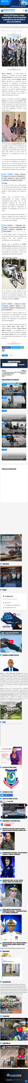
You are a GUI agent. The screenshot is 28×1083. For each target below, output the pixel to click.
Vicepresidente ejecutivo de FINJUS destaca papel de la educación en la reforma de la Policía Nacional (14, 458)
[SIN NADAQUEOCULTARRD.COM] (14, 1077)
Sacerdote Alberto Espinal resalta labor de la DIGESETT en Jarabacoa (12, 393)
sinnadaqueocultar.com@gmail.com (12, 605)
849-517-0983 (8, 602)
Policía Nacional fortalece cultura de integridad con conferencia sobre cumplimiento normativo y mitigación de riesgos (13, 418)
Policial (11, 355)
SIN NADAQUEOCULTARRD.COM (17, 1080)
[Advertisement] (4, 509)
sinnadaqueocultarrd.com (10, 607)
